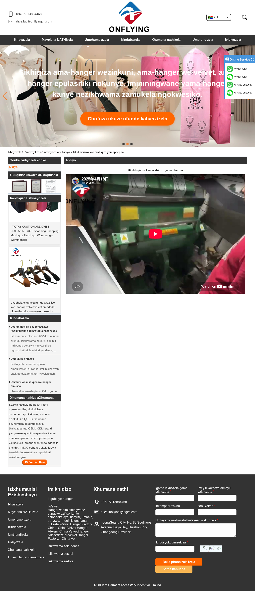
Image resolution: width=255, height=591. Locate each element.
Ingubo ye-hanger (60, 498)
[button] (123, 144)
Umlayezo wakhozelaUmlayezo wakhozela (186, 520)
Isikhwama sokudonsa (63, 546)
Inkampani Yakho (167, 506)
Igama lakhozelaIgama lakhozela (171, 489)
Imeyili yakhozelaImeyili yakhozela (214, 489)
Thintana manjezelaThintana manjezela (35, 462)
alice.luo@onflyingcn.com (34, 21)
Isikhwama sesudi (60, 553)
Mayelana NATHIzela (57, 39)
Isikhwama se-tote (60, 561)
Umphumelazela (97, 39)
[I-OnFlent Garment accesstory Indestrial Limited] (129, 17)
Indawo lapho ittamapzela (26, 557)
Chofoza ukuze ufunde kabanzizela (127, 118)
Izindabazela (130, 39)
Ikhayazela (22, 39)
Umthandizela (202, 39)
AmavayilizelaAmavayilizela (42, 152)
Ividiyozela (233, 39)
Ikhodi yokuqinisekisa (171, 542)
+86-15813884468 (29, 14)
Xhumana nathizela (166, 39)
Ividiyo (66, 152)
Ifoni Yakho (206, 506)
